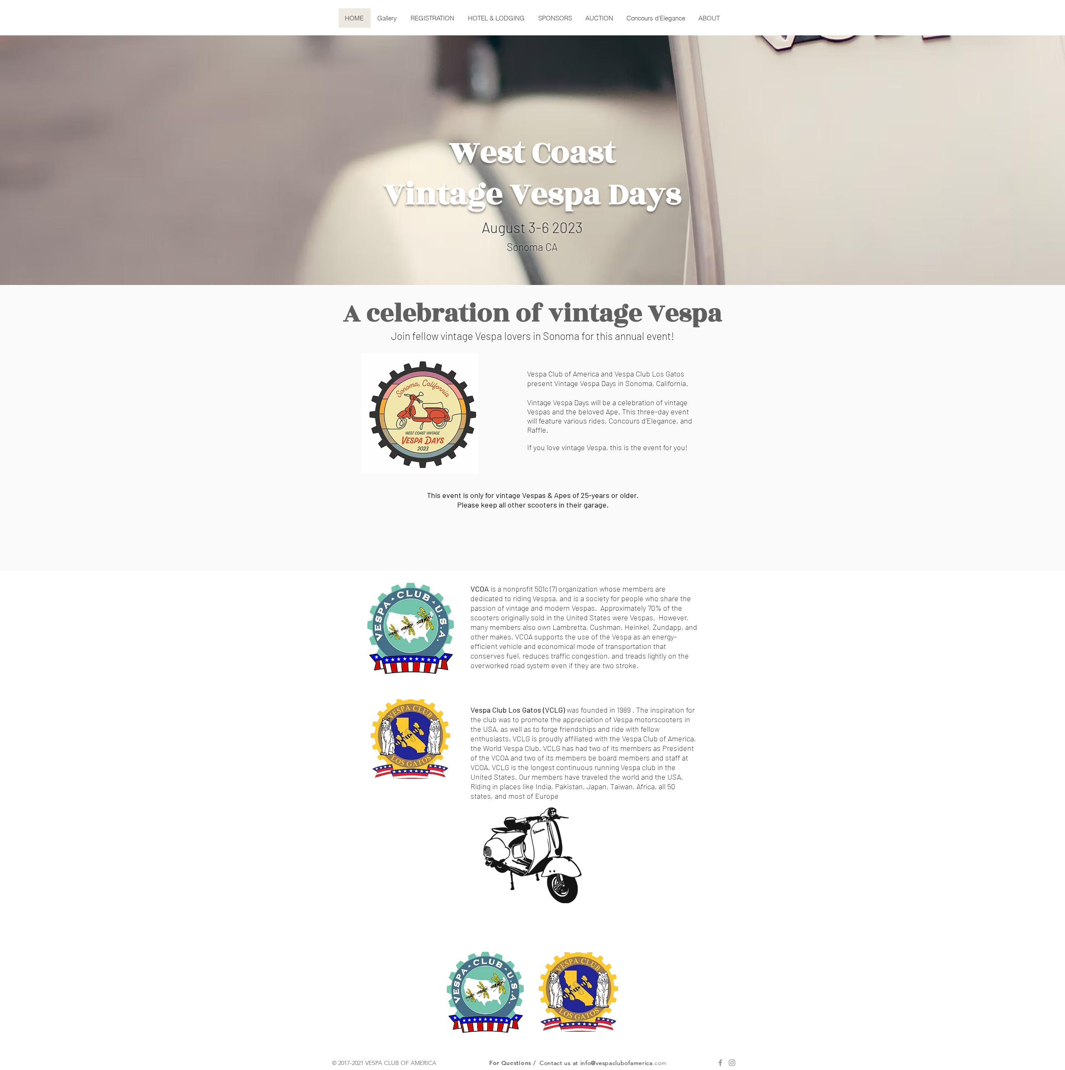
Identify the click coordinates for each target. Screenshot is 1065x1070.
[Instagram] (732, 1062)
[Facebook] (720, 1062)
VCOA (480, 588)
